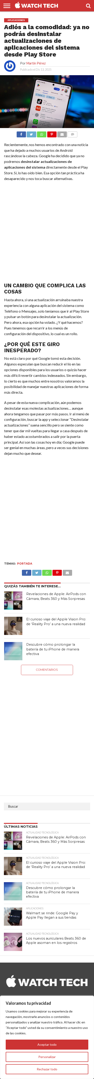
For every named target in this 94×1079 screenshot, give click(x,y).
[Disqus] (47, 732)
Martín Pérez (36, 63)
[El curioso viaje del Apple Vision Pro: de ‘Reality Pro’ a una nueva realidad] (13, 626)
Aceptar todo (47, 1044)
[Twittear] (31, 133)
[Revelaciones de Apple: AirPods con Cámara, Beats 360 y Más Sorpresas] (13, 600)
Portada (24, 563)
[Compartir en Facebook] (21, 133)
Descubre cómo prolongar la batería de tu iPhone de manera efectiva (52, 649)
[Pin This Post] (57, 571)
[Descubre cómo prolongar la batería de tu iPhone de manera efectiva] (13, 651)
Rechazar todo (47, 1069)
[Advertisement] (47, 233)
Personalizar (47, 1057)
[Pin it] (52, 133)
